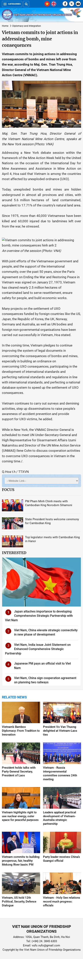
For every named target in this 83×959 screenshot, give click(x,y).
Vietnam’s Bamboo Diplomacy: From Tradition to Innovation (21, 730)
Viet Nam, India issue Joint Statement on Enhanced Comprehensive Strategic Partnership (38, 649)
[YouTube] (78, 3)
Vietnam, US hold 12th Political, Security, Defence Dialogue (19, 901)
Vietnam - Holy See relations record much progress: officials (61, 901)
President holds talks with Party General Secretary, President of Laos (19, 771)
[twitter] (71, 3)
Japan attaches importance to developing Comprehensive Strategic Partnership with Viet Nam (39, 616)
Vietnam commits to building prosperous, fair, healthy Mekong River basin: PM (21, 860)
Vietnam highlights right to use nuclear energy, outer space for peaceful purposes (20, 816)
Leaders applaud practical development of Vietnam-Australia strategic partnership (59, 818)
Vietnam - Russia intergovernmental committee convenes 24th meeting (60, 773)
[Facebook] (65, 3)
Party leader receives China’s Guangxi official (61, 858)
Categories (14, 4)
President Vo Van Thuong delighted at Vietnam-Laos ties (60, 730)
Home (5, 26)
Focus (8, 489)
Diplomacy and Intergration (26, 26)
